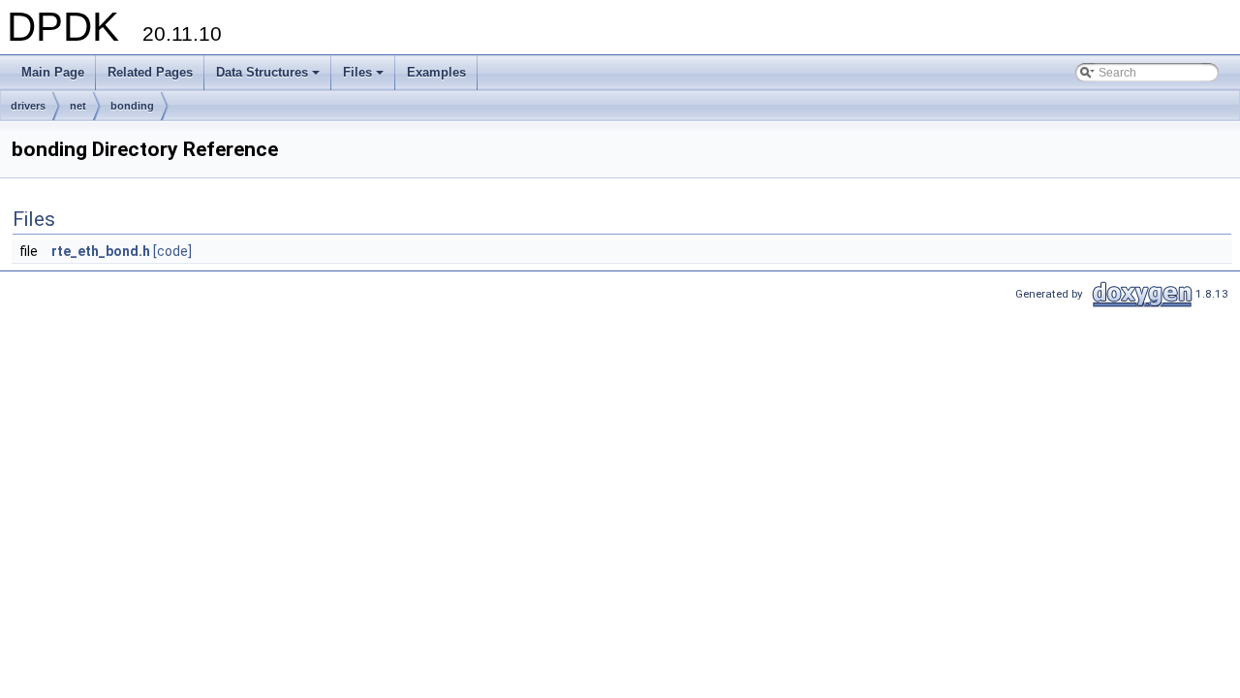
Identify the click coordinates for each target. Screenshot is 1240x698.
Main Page (52, 72)
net (78, 105)
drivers (28, 105)
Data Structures (269, 77)
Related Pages (150, 72)
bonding (132, 105)
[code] (172, 251)
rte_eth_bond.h (100, 251)
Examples (436, 72)
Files (365, 77)
